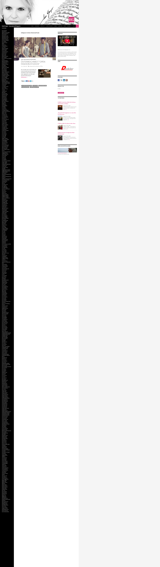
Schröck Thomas (4, 417)
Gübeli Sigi (3, 168)
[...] (65, 109)
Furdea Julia (4, 136)
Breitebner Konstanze (5, 75)
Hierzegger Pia (4, 186)
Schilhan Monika (4, 395)
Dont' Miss (23, 59)
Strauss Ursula (4, 443)
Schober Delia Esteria (5, 408)
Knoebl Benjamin (5, 229)
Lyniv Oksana (4, 276)
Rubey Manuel (4, 381)
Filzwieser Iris (4, 118)
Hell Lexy (3, 183)
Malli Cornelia (4, 281)
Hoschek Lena (4, 204)
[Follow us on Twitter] (61, 80)
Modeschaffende (25, 87)
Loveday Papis (4, 273)
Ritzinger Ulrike (4, 372)
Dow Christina (4, 97)
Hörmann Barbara (5, 203)
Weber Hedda (4, 484)
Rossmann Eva (4, 377)
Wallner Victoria (4, 482)
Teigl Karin (3, 456)
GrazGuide (35, 85)
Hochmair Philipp (5, 187)
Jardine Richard (4, 209)
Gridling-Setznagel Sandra (6, 164)
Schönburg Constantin (5, 413)
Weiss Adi (3, 490)
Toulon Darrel (4, 466)
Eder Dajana (4, 102)
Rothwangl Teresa (5, 380)
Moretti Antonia (4, 293)
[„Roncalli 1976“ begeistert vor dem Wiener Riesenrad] (60, 118)
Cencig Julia (4, 85)
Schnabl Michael (4, 403)
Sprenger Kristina (5, 435)
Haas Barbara (4, 173)
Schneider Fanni (4, 404)
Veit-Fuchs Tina (4, 475)
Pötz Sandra (4, 345)
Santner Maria (4, 390)
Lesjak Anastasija (5, 266)
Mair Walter (4, 278)
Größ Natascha (4, 165)
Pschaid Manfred (5, 350)
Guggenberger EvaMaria (6, 170)
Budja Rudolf (4, 79)
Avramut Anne (4, 52)
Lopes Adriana (4, 272)
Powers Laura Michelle (6, 346)
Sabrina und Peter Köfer (6, 386)
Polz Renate (4, 339)
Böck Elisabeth (4, 70)
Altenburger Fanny (5, 38)
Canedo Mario (4, 84)
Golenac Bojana (4, 155)
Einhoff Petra (4, 104)
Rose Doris (4, 376)
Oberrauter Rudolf (5, 313)
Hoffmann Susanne (5, 194)
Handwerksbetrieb (42, 85)
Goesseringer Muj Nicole (6, 151)
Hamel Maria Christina (5, 179)
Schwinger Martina (5, 422)
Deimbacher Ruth (5, 94)
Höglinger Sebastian (5, 195)
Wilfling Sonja (4, 497)
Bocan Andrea (4, 69)
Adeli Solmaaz (4, 31)
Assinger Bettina (4, 46)
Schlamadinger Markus (6, 398)
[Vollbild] (75, 45)
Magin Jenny (4, 277)
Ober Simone (4, 311)
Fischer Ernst (4, 121)
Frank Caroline (4, 125)
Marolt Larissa (4, 285)
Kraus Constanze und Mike (6, 244)
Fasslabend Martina (5, 110)
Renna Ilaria (4, 368)
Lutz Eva (3, 274)
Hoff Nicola (4, 192)
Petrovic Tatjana (4, 328)
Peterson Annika (4, 327)
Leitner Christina (5, 265)
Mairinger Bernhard (5, 280)
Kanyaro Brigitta (4, 217)
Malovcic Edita (4, 283)
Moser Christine (4, 296)
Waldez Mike (4, 481)
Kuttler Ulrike (4, 251)
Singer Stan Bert (4, 429)
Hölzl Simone (4, 199)
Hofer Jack (3, 190)
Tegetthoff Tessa (4, 455)
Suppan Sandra (4, 447)
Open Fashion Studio (34, 87)
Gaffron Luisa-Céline (5, 139)
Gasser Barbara (4, 141)
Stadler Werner (4, 436)
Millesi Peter (4, 291)
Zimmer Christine (5, 510)
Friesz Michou (4, 133)
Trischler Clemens (5, 470)
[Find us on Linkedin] (64, 80)
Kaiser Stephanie (5, 215)
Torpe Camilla (4, 465)
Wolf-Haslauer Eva (5, 501)
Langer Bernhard (5, 257)
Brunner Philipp (4, 77)
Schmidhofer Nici (5, 400)
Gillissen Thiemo (5, 147)
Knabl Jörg (3, 226)
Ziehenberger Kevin (5, 509)
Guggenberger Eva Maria (6, 169)
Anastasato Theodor (5, 40)
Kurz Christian (4, 250)
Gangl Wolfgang (4, 140)
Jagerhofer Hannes (5, 208)
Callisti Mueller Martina (6, 82)
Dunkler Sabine (4, 100)
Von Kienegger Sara (5, 479)
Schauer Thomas (5, 392)
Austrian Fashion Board (26, 85)
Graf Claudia (4, 158)
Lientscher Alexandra (5, 268)
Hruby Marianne (4, 205)
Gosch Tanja (4, 156)
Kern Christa (4, 219)
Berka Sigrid (4, 65)
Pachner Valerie (4, 321)
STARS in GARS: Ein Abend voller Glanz (66, 123)
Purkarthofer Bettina (5, 354)
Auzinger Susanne (5, 51)
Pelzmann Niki (4, 326)
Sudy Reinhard (4, 446)
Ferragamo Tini (4, 114)
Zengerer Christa (5, 508)
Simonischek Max (5, 428)
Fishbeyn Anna (4, 123)
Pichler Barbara (4, 329)
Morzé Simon (4, 295)
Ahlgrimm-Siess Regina (6, 32)
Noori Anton (4, 310)
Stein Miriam (4, 439)
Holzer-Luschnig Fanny (6, 197)
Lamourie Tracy (4, 255)
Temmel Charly (4, 457)
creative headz (4, 91)
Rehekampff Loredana (5, 363)
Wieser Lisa (4, 494)
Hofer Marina (4, 191)
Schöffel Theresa (5, 410)
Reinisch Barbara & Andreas (6, 366)
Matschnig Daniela (5, 286)
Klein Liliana (4, 223)
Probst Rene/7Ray (5, 348)
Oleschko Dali (4, 318)
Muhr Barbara (4, 299)
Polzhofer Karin (4, 341)
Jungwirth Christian (5, 211)
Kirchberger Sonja (5, 220)
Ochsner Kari (4, 314)
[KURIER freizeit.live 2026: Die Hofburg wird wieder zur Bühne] (60, 107)
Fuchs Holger (4, 134)
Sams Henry (4, 389)
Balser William (4, 57)
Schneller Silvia (4, 407)
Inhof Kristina (4, 206)
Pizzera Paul (4, 330)
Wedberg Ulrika (4, 489)
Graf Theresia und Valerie (6, 160)
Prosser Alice (4, 349)
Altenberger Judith (5, 35)
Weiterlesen (24, 77)
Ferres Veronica (4, 115)
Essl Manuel (4, 107)
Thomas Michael (4, 461)
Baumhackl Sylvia (5, 60)
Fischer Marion (4, 122)
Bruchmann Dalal (5, 76)
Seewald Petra (4, 425)
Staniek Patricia (4, 437)
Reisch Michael (4, 367)
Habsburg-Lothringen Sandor (7, 178)
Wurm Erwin (4, 506)
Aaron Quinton (4, 30)
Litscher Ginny (4, 269)
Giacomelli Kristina (5, 146)
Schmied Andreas (5, 401)
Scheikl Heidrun (4, 393)
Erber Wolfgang (4, 105)
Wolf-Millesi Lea (4, 502)
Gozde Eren (4, 157)
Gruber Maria (4, 166)
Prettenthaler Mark (5, 347)
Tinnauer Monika (5, 462)
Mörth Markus (4, 294)
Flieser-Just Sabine (5, 124)
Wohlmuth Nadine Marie (6, 499)
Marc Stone (4, 284)
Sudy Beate (4, 445)
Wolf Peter (4, 500)
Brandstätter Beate (5, 74)
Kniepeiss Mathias (5, 228)
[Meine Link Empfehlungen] (67, 150)
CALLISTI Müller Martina (6, 83)
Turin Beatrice (4, 471)
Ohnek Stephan (4, 317)
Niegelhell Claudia (5, 308)
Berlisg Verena (4, 66)
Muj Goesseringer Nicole (6, 301)
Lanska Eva (4, 259)
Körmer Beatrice (5, 240)
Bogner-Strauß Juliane (5, 71)
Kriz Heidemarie (4, 247)
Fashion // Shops (29, 59)
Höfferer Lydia (4, 193)
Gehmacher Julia (5, 142)
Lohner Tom (4, 271)
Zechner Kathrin (4, 507)
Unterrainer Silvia (5, 473)
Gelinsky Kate (4, 143)
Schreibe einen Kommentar (34, 66)
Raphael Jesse (4, 358)
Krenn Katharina (4, 245)
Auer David (4, 47)
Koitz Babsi (4, 235)
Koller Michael (4, 237)
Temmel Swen (4, 458)
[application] (67, 40)
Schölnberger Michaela (6, 412)
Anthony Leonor (4, 42)
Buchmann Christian (5, 78)
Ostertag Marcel (4, 319)
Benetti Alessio (4, 62)
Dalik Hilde (3, 92)
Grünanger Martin (5, 167)
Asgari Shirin (4, 44)
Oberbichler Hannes (5, 312)
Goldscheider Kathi (5, 154)
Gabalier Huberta (5, 138)
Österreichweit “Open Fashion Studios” (33, 62)
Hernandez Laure (5, 184)
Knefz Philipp (4, 227)
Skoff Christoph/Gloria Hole (6, 430)
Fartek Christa (4, 109)
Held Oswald (4, 182)
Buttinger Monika (5, 80)
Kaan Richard (4, 213)
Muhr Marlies (4, 300)
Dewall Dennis (4, 96)
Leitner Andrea (4, 264)
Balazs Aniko (4, 55)
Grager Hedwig (4, 161)
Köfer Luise (4, 233)
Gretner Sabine (4, 163)
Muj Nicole (4, 302)
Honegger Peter (4, 202)
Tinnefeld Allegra (5, 463)
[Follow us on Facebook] (59, 80)
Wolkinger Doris (4, 503)
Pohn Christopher (5, 337)
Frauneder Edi (4, 127)
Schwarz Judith (4, 420)
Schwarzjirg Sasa (4, 421)
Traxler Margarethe (5, 467)
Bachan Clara (4, 53)
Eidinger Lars (4, 103)
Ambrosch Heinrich (5, 39)
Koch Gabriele (4, 230)
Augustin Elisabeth (5, 48)
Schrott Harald (4, 418)
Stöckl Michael (4, 440)
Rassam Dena (4, 359)
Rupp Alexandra (4, 383)
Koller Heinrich (4, 236)
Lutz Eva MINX (4, 275)
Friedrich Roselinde (5, 130)
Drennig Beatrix (4, 98)
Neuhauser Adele (5, 305)
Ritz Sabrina (4, 371)
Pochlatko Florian (5, 335)
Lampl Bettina (4, 256)
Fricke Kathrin (4, 129)
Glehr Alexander (4, 148)
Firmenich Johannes (5, 119)
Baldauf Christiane (5, 56)
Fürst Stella (4, 137)
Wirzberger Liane (5, 498)
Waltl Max (3, 483)
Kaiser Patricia (4, 214)
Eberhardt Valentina (5, 101)
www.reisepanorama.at (62, 152)
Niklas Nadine (4, 309)
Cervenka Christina (5, 86)
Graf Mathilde (4, 159)
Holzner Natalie (4, 201)
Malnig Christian (4, 282)
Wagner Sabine (4, 480)
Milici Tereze (4, 290)
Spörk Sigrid (4, 434)
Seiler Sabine (4, 426)
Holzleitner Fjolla (5, 200)
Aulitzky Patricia (4, 49)
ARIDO (3, 43)
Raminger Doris (4, 357)
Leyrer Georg (4, 267)
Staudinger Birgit (4, 438)
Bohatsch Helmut (5, 73)
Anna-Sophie (4, 41)
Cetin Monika (4, 87)
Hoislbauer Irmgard (5, 196)
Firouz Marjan (4, 120)
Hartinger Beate (4, 181)
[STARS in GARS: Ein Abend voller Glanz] (60, 127)
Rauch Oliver (4, 362)
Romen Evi (3, 374)
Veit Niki (3, 474)
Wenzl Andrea (4, 491)
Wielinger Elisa (4, 493)
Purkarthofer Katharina (6, 355)
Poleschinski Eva (4, 338)
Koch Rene (4, 232)
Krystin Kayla (4, 249)
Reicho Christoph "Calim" (6, 364)
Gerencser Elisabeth (5, 145)
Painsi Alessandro (5, 322)
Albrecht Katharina (5, 33)
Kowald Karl (4, 242)
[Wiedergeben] (60, 45)
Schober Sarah (4, 409)
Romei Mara (4, 373)
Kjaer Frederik (4, 221)
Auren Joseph (4, 50)
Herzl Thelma (4, 185)
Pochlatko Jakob (4, 336)
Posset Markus (4, 344)
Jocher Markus (4, 210)
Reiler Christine (4, 365)
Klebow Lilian (4, 222)
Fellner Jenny (4, 112)
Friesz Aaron (4, 131)
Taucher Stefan (4, 454)
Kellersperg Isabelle (5, 218)
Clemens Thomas (5, 88)
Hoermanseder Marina (6, 188)
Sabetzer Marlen (4, 385)
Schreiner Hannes (5, 416)
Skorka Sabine (4, 431)
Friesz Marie (4, 132)
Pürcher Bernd (4, 353)
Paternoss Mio (4, 323)
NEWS (34, 59)
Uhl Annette (4, 472)
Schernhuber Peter (5, 394)
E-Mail (59, 88)
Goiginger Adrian (5, 152)
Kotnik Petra (4, 241)
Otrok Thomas (4, 320)
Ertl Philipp (3, 106)
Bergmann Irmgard (5, 64)
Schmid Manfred (4, 399)
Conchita (3, 89)
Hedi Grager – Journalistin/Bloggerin (11, 26)
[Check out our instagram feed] (67, 80)
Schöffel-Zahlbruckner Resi (6, 411)
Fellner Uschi (4, 113)
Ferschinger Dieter (5, 116)
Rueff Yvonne (4, 382)
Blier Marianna (4, 68)
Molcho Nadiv (4, 292)
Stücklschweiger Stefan (6, 444)
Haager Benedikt (5, 172)
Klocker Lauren (4, 224)
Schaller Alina (4, 391)
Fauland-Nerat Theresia (6, 111)
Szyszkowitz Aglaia (5, 448)
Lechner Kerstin (4, 260)
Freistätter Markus (5, 128)
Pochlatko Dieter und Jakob (6, 332)
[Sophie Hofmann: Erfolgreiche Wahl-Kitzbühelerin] (60, 138)
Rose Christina (4, 375)
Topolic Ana (4, 464)
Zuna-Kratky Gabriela (5, 511)
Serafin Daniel (4, 427)
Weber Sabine (4, 488)
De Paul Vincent (4, 93)
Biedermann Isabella (5, 67)
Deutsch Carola (4, 95)
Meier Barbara (4, 287)
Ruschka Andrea (4, 384)
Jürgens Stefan (4, 212)
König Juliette (4, 238)
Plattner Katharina (5, 331)
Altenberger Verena (5, 37)
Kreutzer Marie (4, 246)
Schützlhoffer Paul (5, 419)
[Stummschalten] (73, 45)
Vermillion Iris (4, 476)
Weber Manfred (4, 485)
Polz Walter (4, 340)
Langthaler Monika (5, 258)
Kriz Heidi (3, 248)
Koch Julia (3, 231)
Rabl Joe (3, 356)
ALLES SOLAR (4, 34)
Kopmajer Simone (5, 239)
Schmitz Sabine (4, 402)
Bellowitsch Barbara (5, 61)
